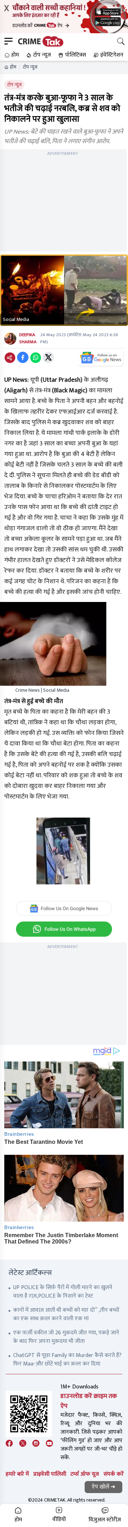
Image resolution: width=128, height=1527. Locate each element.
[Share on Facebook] (22, 357)
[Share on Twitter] (48, 357)
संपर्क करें (113, 1474)
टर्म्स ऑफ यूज (84, 1474)
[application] (64, 851)
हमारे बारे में (17, 1474)
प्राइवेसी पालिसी (49, 1474)
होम (13, 67)
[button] (11, 55)
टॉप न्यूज (30, 67)
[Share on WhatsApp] (35, 357)
